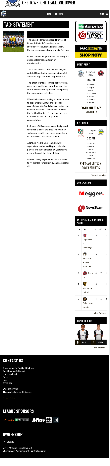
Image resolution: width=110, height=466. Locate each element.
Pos (78, 229)
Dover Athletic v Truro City (91, 110)
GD (101, 229)
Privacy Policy (9, 398)
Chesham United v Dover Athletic (90, 165)
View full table (100, 313)
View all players (100, 347)
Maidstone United (87, 290)
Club (85, 229)
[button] (102, 14)
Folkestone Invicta (88, 305)
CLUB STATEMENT (44, 34)
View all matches (99, 175)
